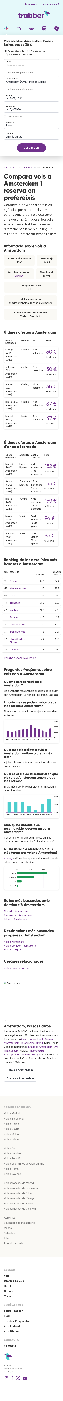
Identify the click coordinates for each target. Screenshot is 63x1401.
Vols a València (12, 1173)
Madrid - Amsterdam (16, 911)
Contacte (10, 1345)
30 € (51, 352)
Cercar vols (31, 147)
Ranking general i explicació (20, 657)
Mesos (8, 1228)
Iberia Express (17, 631)
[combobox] (31, 63)
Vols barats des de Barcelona (21, 1188)
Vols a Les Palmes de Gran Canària (24, 1163)
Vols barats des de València (20, 1208)
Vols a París (10, 1148)
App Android (12, 1326)
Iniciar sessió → (50, 4)
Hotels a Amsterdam (19, 1070)
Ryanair (14, 581)
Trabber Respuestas (17, 1321)
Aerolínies (9, 1217)
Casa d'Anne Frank (32, 1039)
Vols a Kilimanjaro (14, 941)
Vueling (19, 275)
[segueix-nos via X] (18, 1379)
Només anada (38, 51)
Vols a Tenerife (12, 1158)
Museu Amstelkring (32, 1043)
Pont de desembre (14, 1243)
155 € (50, 483)
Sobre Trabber (13, 1310)
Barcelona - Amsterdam (18, 915)
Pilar (6, 1238)
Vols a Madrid (12, 1113)
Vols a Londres (12, 1153)
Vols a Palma (11, 1123)
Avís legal (8, 1371)
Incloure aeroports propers (20, 72)
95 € (49, 535)
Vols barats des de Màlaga (19, 1198)
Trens (7, 1296)
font (6, 1020)
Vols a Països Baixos (16, 968)
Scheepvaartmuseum (16, 1054)
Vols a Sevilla (11, 1128)
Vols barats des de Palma (18, 1203)
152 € (50, 466)
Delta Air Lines (17, 624)
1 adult (9, 125)
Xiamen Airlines (18, 588)
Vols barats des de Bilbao (18, 1193)
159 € (50, 501)
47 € (51, 418)
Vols (6, 1275)
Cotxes (8, 1291)
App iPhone (11, 1331)
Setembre (9, 1233)
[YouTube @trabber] (24, 1379)
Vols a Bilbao (11, 1139)
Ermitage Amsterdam (40, 1046)
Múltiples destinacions (20, 55)
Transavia (15, 602)
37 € (51, 404)
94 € (49, 518)
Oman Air (14, 649)
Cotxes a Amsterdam (20, 1078)
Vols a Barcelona (14, 1118)
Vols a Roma (11, 1168)
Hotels (8, 1286)
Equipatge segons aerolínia (19, 1222)
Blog (7, 1316)
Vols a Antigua (12, 949)
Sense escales (15, 116)
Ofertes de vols (14, 1280)
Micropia (36, 1054)
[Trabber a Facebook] (12, 1379)
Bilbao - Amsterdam (15, 919)
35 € (51, 386)
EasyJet (14, 617)
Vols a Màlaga (12, 1134)
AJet (12, 595)
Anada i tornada (16, 51)
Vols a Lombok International (20, 945)
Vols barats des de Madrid (19, 1182)
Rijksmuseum (36, 1050)
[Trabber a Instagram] (6, 1379)
